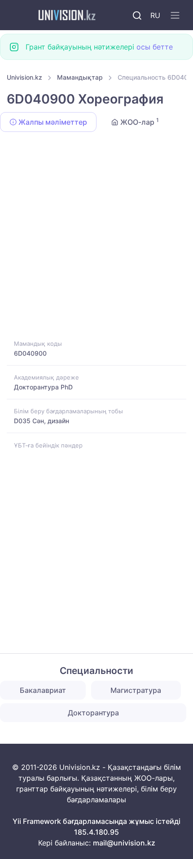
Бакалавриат (43, 690)
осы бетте (154, 46)
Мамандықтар (80, 77)
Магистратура (135, 690)
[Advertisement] (96, 237)
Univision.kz (24, 77)
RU (155, 15)
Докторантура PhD (43, 387)
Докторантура (93, 712)
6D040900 (30, 353)
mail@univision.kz (124, 842)
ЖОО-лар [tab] (138, 122)
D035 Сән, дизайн (41, 421)
